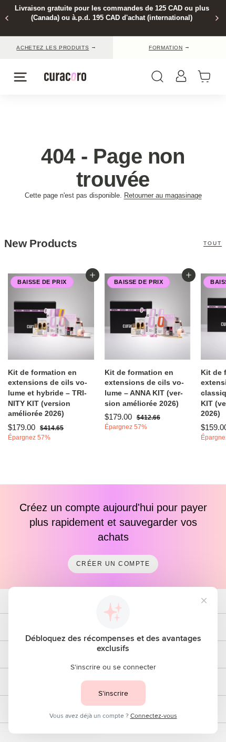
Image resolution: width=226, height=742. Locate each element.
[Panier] (207, 77)
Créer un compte (113, 563)
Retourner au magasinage (163, 195)
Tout (212, 243)
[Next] (216, 18)
